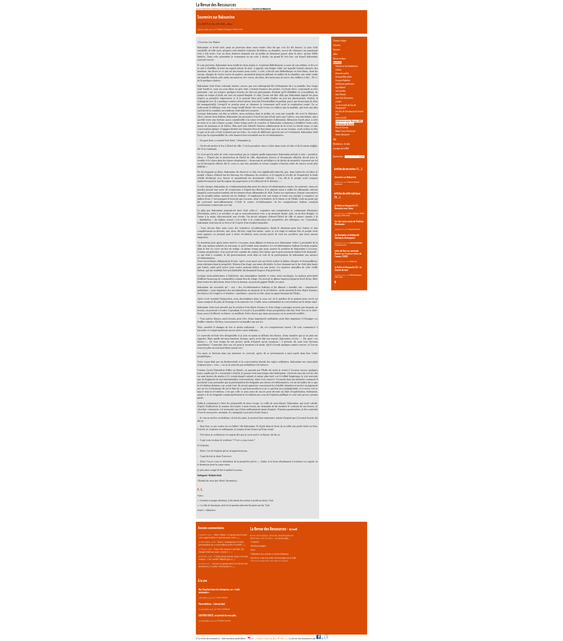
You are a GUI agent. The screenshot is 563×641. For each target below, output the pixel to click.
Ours (253, 549)
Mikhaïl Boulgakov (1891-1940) (349, 214)
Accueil (198, 8)
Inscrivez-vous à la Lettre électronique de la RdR (273, 557)
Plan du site (270, 638)
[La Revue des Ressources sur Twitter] (326, 638)
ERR (334, 139)
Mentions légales (258, 545)
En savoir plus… (282, 538)
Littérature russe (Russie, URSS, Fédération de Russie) (231, 8)
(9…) (337, 197)
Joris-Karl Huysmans (344, 98)
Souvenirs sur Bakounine (345, 177)
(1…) (359, 169)
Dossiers (336, 49)
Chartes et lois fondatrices (346, 66)
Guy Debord (340, 87)
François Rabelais (342, 80)
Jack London (340, 90)
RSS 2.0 (284, 638)
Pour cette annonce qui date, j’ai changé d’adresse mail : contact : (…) (221, 550)
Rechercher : (338, 156)
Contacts (255, 541)
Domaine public (342, 73)
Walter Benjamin (342, 134)
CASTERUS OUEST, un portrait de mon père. (218, 615)
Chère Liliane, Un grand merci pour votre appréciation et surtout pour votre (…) (223, 536)
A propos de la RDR (341, 148)
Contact (259, 638)
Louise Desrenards (340, 245)
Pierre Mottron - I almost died (212, 603)
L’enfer (338, 101)
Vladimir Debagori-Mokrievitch (229, 29)
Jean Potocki (340, 94)
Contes (338, 69)
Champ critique (339, 40)
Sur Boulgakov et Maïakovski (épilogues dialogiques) (347, 236)
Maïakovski (353, 261)
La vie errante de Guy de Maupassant (345, 106)
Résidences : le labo (341, 144)
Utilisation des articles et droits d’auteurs (270, 554)
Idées (335, 54)
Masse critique (339, 58)
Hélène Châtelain (353, 213)
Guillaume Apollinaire (344, 83)
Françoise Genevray (354, 229)
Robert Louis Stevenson (345, 131)
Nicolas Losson (224, 620)
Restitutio (206, 8)
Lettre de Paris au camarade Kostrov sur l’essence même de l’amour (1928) (348, 253)
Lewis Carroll (340, 117)
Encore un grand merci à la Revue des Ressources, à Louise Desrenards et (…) (223, 565)
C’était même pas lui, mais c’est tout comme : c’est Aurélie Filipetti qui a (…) (223, 558)
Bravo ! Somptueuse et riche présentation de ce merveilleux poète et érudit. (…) (222, 543)
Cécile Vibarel (222, 597)
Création (336, 45)
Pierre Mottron (223, 609)
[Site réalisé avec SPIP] (250, 638)
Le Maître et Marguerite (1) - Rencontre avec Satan (347, 207)
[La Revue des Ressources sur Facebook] (318, 638)
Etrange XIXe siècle (343, 76)
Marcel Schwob (341, 127)
